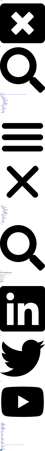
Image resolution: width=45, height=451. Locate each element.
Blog (2, 106)
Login (1, 223)
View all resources (4, 218)
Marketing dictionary (4, 108)
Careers (3, 110)
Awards (3, 220)
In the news (2, 442)
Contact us (2, 439)
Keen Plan (3, 208)
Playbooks (3, 216)
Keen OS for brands (6, 209)
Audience (3, 99)
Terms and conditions (3, 446)
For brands (2, 430)
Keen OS (2, 205)
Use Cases (3, 211)
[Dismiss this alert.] (26, 94)
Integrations (5, 101)
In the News (3, 111)
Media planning (5, 104)
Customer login (2, 112)
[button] (22, 159)
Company (2, 109)
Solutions (2, 206)
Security (2, 449)
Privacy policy (2, 448)
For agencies (2, 434)
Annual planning (2, 423)
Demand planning (5, 103)
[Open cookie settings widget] (1, 450)
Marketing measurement (6, 213)
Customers (2, 214)
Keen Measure (3, 98)
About (3, 219)
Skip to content (1, 0)
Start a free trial (2, 425)
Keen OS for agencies (6, 100)
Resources (2, 105)
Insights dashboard (4, 215)
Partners (4, 210)
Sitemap (2, 447)
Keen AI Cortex (2, 96)
